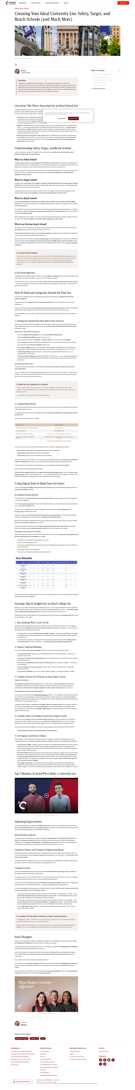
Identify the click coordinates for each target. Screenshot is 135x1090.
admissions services (46, 973)
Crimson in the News (45, 1059)
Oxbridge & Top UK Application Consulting (22, 1054)
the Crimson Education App (26, 503)
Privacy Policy (56, 1079)
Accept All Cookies (73, 118)
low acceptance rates (26, 213)
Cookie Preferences (48, 1079)
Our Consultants (44, 1051)
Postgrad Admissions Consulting (49, 1067)
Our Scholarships (44, 1072)
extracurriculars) (19, 511)
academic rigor (65, 509)
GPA (59, 509)
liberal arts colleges (23, 683)
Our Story (42, 1056)
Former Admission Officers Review (20, 1062)
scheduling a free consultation (69, 963)
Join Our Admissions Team (47, 1062)
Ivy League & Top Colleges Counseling (21, 1051)
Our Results (43, 1054)
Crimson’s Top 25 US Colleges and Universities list (58, 641)
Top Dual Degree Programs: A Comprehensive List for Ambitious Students (37, 730)
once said (40, 372)
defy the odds (44, 238)
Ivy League (31, 211)
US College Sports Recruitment (48, 1064)
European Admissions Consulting (19, 1056)
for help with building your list (55, 472)
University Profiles (75, 1051)
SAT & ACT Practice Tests (77, 1056)
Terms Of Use (39, 1079)
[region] (68, 116)
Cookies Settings (62, 118)
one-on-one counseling (41, 827)
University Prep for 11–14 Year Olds (20, 1059)
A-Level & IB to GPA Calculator (78, 1059)
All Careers (43, 1070)
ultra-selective (19, 229)
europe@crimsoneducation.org (48, 1075)
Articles (72, 1054)
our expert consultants (33, 963)
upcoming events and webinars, (52, 971)
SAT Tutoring (14, 1064)
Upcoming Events (104, 1051)
